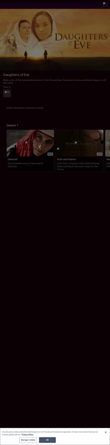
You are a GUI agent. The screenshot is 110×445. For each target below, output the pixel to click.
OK (47, 440)
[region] (55, 436)
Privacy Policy (27, 434)
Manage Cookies (28, 440)
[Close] (106, 432)
